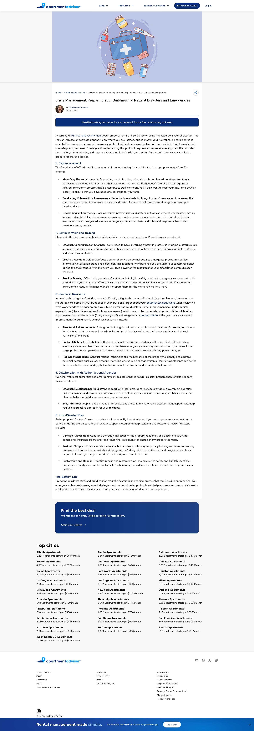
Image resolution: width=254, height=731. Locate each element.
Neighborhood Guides (167, 683)
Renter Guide (163, 676)
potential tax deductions (161, 302)
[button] (127, 517)
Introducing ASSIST (187, 5)
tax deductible (149, 315)
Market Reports (164, 695)
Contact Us (41, 679)
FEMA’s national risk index (86, 135)
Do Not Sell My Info (106, 683)
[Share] (196, 93)
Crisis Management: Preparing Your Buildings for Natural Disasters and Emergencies (127, 92)
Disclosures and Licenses (48, 687)
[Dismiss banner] (250, 724)
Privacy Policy (103, 676)
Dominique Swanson (78, 107)
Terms (100, 679)
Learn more (172, 724)
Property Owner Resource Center (172, 691)
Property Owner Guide (74, 92)
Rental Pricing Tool (166, 698)
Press (39, 683)
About (39, 676)
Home (58, 92)
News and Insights (165, 687)
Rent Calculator (164, 679)
